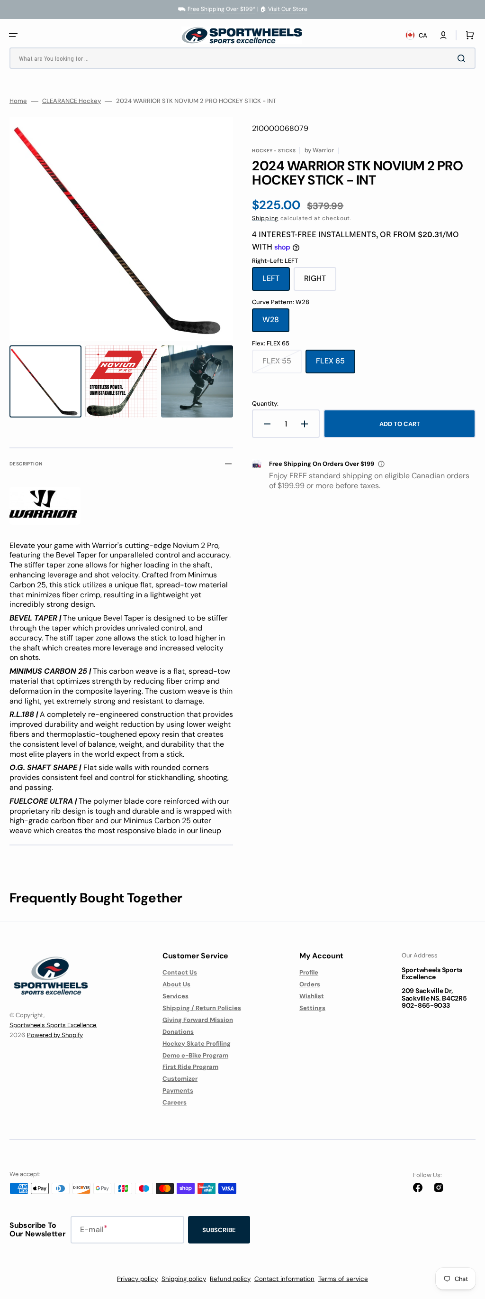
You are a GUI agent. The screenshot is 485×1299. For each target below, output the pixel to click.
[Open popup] (381, 464)
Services (175, 996)
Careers (174, 1102)
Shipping (265, 218)
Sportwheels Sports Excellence (52, 1025)
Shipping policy (184, 1279)
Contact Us (179, 972)
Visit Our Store (287, 9)
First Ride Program (190, 1067)
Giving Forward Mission (197, 1020)
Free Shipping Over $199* (222, 9)
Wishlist (311, 996)
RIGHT (320, 281)
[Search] (463, 58)
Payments (177, 1090)
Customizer (180, 1079)
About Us (176, 984)
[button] (13, 35)
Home (18, 101)
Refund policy (230, 1279)
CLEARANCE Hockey (71, 101)
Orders (309, 984)
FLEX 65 (335, 364)
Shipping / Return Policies (201, 1008)
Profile (308, 972)
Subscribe (219, 1230)
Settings (312, 1008)
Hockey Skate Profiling (196, 1043)
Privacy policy (137, 1279)
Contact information (284, 1279)
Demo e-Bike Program (195, 1055)
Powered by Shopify (55, 1035)
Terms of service (343, 1279)
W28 (275, 323)
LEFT (276, 281)
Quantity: (265, 404)
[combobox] (242, 58)
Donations (178, 1032)
